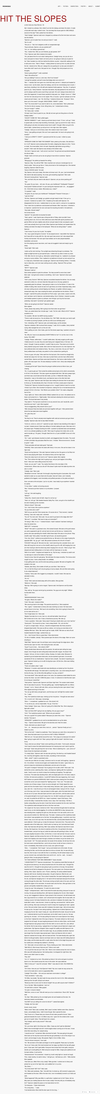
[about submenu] (93, 6)
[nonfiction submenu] (78, 6)
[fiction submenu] (68, 6)
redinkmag (7, 6)
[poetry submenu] (86, 6)
